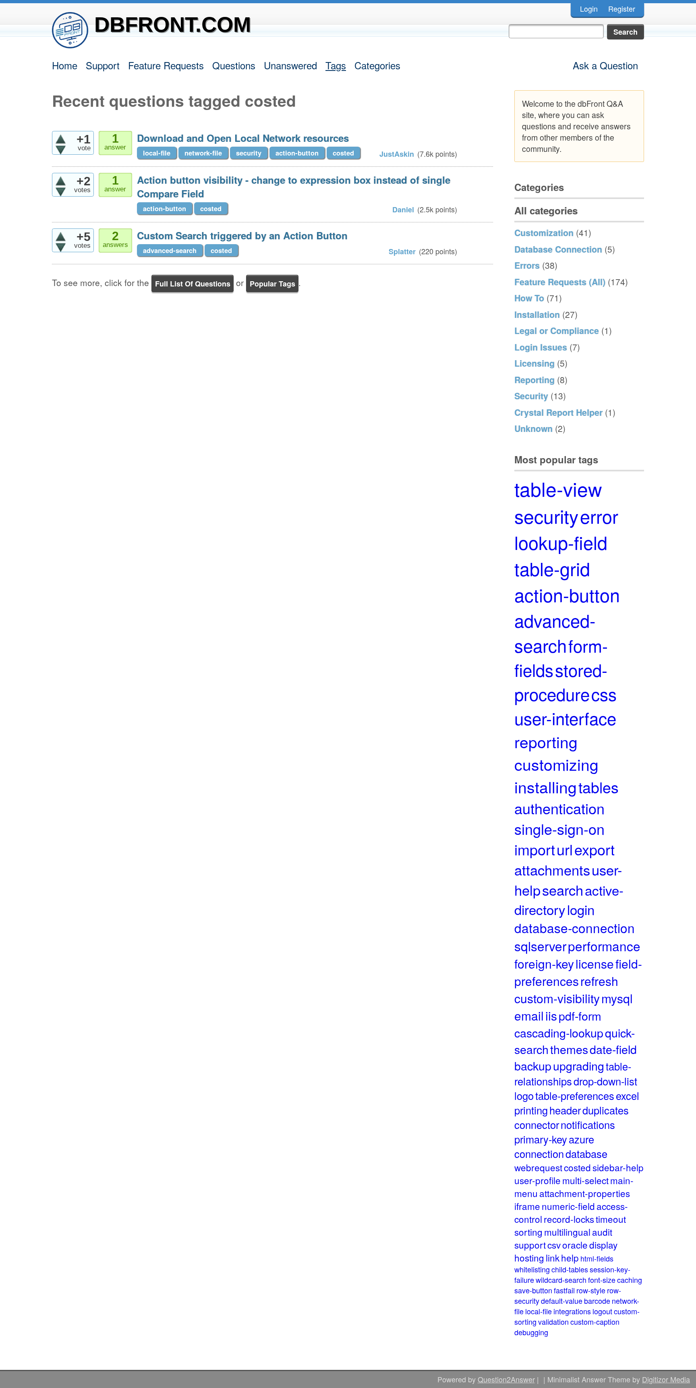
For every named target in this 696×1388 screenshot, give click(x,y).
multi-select (585, 1180)
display (603, 1244)
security (248, 153)
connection (539, 1153)
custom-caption (594, 1321)
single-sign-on (559, 828)
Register (621, 8)
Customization (544, 232)
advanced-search (170, 250)
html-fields (596, 1258)
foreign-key (544, 963)
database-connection (574, 928)
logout (602, 1311)
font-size (601, 1279)
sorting (528, 1231)
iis (551, 1015)
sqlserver (540, 946)
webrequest (538, 1167)
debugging (531, 1332)
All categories (546, 210)
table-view (558, 488)
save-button (533, 1290)
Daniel (403, 209)
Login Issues (540, 347)
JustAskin (396, 154)
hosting (529, 1257)
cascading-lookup (558, 1032)
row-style (590, 1290)
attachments (552, 869)
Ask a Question (605, 65)
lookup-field (560, 542)
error (599, 516)
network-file (203, 153)
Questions (233, 65)
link (552, 1257)
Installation (537, 314)
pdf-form (580, 1015)
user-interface (565, 718)
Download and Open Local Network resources (243, 138)
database (586, 1153)
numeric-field (568, 1205)
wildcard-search (561, 1279)
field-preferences (578, 972)
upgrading (578, 1065)
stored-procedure (560, 682)
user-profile (537, 1180)
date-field (613, 1049)
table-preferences (574, 1095)
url (565, 849)
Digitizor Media (666, 1379)
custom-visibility (557, 998)
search (562, 890)
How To (529, 298)
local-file (156, 153)
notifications (588, 1124)
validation (553, 1321)
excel (627, 1095)
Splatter (402, 251)
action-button (297, 153)
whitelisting (532, 1269)
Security (531, 396)
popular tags (272, 283)
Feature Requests (166, 65)
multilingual (567, 1231)
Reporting (534, 379)
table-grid (552, 568)
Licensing (534, 363)
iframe (527, 1205)
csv (554, 1244)
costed (343, 153)
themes (569, 1049)
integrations (572, 1311)
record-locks (569, 1218)
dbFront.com (172, 24)
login (580, 909)
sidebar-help (618, 1167)
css (604, 694)
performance (604, 946)
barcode (597, 1300)
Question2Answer (506, 1379)
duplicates (605, 1110)
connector (536, 1124)
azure (581, 1139)
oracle (575, 1244)
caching (629, 1279)
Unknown (533, 428)
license (595, 963)
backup (532, 1065)
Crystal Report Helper (558, 412)
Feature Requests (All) (559, 282)
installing (545, 786)
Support (103, 65)
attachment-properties (584, 1193)
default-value (561, 1300)
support (530, 1244)
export (594, 849)
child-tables (569, 1269)
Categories (377, 65)
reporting (546, 741)
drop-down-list (605, 1081)
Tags (335, 65)
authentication (559, 808)
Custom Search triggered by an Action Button (242, 235)
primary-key (540, 1139)
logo (524, 1095)
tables (598, 787)
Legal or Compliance (556, 330)
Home (64, 65)
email (529, 1015)
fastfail (564, 1290)
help (570, 1257)
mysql (617, 998)
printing (531, 1110)
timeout (611, 1218)
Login (589, 8)
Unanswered (290, 65)
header (565, 1110)
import (534, 849)
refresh (599, 981)
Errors (527, 265)
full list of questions (192, 283)
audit (602, 1231)
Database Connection (558, 249)
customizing (556, 764)
